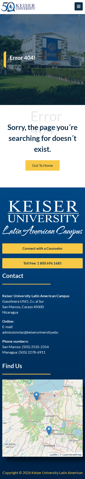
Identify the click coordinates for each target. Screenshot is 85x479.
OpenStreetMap (72, 454)
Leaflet (54, 454)
